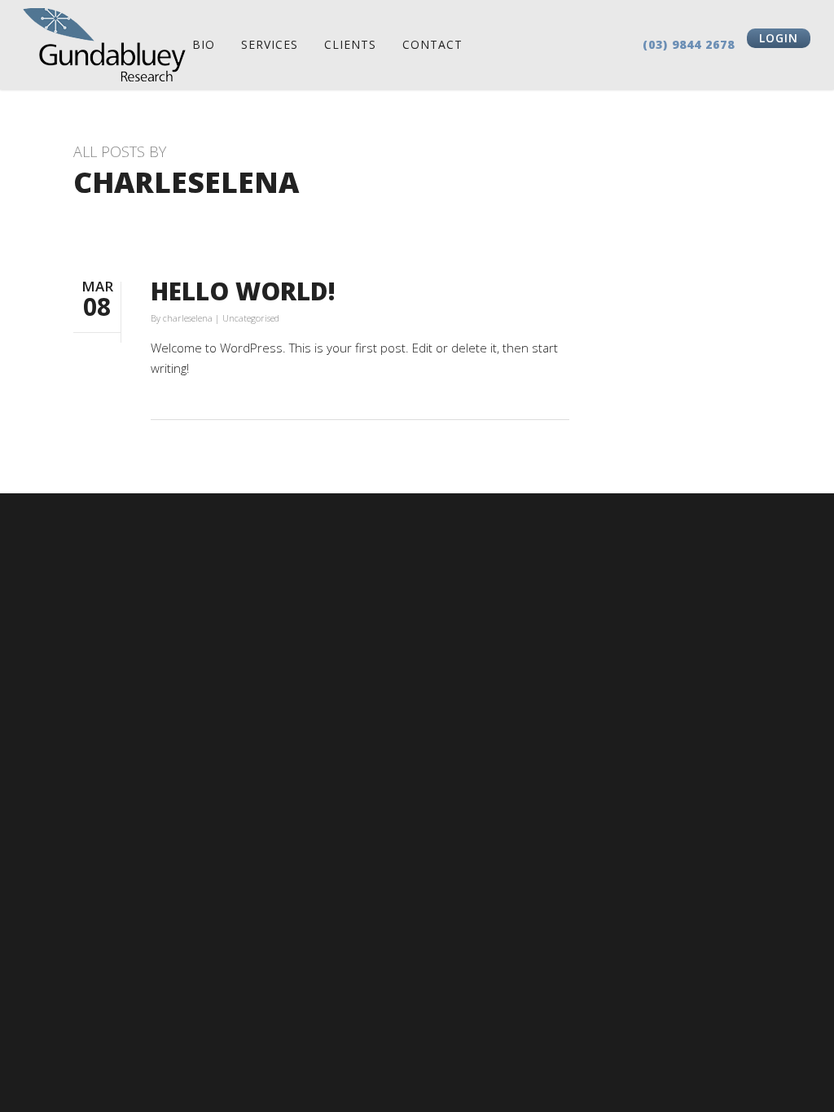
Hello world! (243, 291)
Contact (432, 44)
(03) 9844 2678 (689, 44)
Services (269, 44)
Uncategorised (250, 318)
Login (778, 38)
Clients (350, 44)
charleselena (188, 318)
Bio (203, 44)
